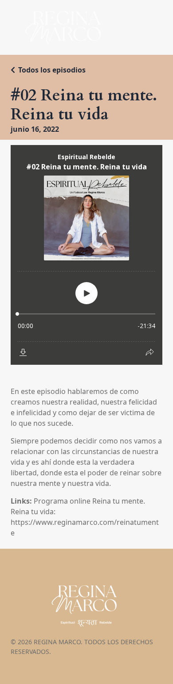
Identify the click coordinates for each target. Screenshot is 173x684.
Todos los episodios (52, 70)
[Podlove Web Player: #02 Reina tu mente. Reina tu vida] (86, 255)
